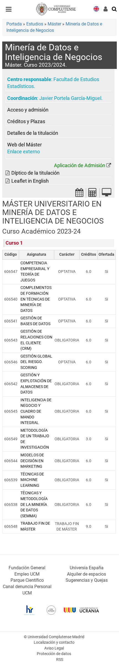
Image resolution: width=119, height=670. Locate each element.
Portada (14, 24)
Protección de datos (54, 653)
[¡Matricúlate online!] (106, 194)
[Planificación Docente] (79, 194)
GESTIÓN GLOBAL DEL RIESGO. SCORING (36, 362)
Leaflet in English (30, 181)
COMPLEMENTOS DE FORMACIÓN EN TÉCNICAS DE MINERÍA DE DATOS (35, 299)
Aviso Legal (54, 648)
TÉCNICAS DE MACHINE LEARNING (32, 480)
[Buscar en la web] (114, 8)
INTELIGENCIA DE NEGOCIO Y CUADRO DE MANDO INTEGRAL (35, 411)
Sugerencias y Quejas (87, 580)
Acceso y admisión (27, 110)
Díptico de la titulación (35, 173)
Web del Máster (24, 145)
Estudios (34, 24)
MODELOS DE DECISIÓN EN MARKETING (32, 461)
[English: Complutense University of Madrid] (96, 8)
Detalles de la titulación (32, 133)
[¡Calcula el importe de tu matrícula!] (92, 194)
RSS (59, 659)
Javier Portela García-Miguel (70, 98)
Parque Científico (27, 580)
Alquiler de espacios (86, 574)
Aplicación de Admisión (79, 165)
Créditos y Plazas (26, 121)
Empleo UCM (27, 574)
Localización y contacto (54, 642)
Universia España (87, 567)
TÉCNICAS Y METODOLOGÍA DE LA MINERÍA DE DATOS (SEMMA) (34, 504)
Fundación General (27, 567)
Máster (54, 24)
